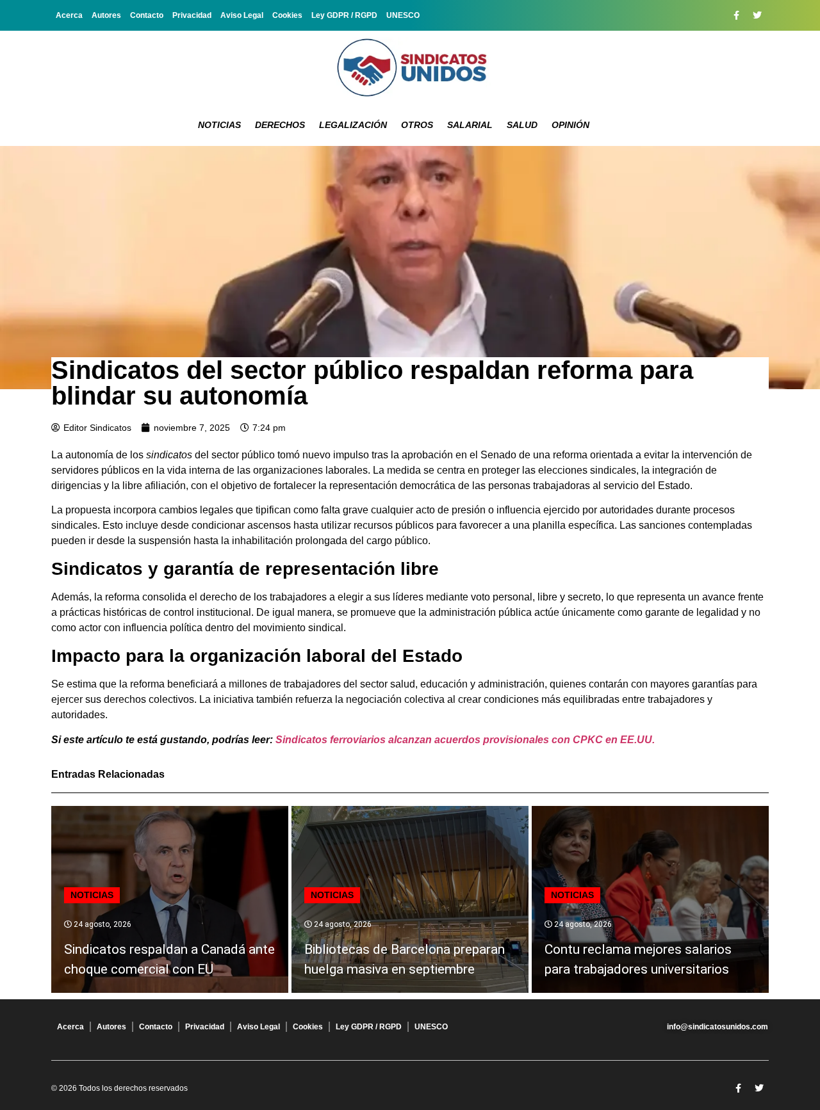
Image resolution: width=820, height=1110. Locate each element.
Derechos (280, 125)
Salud (522, 125)
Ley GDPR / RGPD (344, 15)
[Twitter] (757, 15)
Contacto (146, 15)
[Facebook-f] (736, 15)
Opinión (570, 125)
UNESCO (403, 15)
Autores (106, 15)
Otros (417, 125)
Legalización (353, 125)
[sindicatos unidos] (410, 67)
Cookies (287, 15)
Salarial (470, 125)
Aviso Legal (241, 15)
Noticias (219, 125)
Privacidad (191, 15)
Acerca (69, 15)
